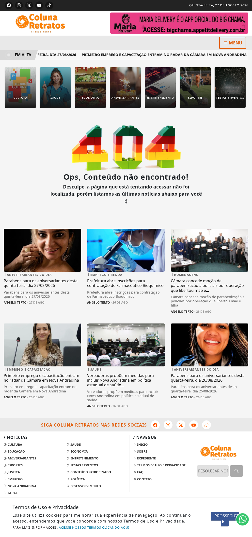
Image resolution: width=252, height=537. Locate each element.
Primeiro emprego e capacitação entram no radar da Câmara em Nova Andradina (157, 54)
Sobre (141, 451)
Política (77, 479)
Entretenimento (84, 458)
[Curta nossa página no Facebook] (155, 424)
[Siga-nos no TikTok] (206, 424)
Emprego (15, 479)
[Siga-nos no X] (180, 424)
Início (142, 444)
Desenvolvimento (85, 486)
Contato (144, 479)
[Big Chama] (179, 22)
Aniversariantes (21, 458)
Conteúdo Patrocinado (90, 472)
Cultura (14, 444)
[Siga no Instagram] (19, 5)
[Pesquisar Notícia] (236, 471)
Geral (12, 493)
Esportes (15, 465)
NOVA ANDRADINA (21, 486)
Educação (16, 451)
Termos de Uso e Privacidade (161, 465)
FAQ (139, 472)
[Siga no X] (29, 5)
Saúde (75, 444)
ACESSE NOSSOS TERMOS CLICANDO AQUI (94, 527)
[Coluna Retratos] (42, 23)
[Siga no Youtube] (39, 5)
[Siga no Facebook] (9, 5)
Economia (79, 451)
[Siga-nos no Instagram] (168, 424)
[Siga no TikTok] (49, 5)
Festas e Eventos (84, 465)
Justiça (13, 472)
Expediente (146, 458)
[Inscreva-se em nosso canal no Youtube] (193, 424)
